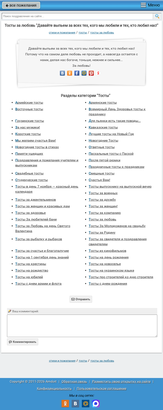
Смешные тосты (101, 173)
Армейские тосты (29, 102)
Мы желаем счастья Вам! (35, 140)
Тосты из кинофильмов (107, 251)
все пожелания (21, 5)
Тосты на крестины (30, 264)
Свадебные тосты (29, 173)
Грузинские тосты (29, 121)
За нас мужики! (27, 127)
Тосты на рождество (31, 270)
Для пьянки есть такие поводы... (115, 121)
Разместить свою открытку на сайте (121, 381)
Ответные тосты (102, 147)
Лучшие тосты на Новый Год (111, 134)
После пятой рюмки (104, 160)
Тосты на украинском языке (111, 270)
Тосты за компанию (105, 213)
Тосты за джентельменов (35, 200)
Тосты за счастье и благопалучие (42, 251)
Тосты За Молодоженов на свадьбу (117, 226)
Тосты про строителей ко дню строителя (121, 277)
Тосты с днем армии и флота (38, 284)
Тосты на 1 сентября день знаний (42, 257)
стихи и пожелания (62, 32)
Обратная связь (74, 381)
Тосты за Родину (102, 232)
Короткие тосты (28, 134)
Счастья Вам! (99, 180)
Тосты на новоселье (105, 264)
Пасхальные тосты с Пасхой (111, 154)
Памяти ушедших (29, 154)
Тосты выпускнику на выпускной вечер (120, 186)
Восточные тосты (29, 109)
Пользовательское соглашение (101, 388)
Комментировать (22, 341)
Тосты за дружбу (102, 200)
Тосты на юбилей (29, 277)
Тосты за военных (103, 193)
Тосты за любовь (102, 32)
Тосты (83, 32)
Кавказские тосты (103, 127)
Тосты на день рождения (109, 257)
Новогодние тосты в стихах (37, 147)
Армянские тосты (103, 102)
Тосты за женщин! (103, 206)
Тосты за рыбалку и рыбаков (38, 239)
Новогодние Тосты (103, 140)
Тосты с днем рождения (108, 284)
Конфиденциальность (54, 388)
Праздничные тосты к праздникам (116, 167)
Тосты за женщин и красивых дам (42, 206)
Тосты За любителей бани (36, 219)
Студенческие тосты (31, 180)
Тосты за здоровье (30, 213)
